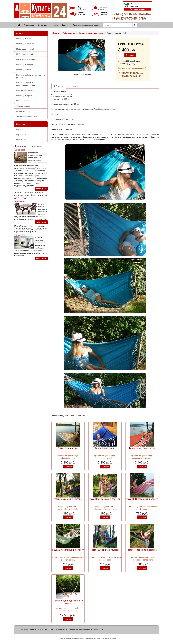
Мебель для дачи (23, 69)
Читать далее (41, 189)
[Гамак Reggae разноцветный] (142, 536)
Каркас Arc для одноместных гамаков (68, 602)
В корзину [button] (130, 55)
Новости (19, 129)
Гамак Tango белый (68, 447)
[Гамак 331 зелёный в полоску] (68, 536)
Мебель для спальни (25, 43)
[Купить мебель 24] (40, 11)
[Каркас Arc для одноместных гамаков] (68, 587)
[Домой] (19, 25)
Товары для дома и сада (26, 116)
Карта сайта (21, 134)
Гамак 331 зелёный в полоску (68, 549)
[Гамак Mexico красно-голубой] (105, 485)
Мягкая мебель (22, 100)
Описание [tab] (59, 86)
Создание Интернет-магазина (66, 638)
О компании (29, 25)
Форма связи (21, 139)
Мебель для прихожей (25, 59)
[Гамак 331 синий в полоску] (105, 536)
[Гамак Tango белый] (68, 434)
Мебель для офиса (24, 95)
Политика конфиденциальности (86, 25)
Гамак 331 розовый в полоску (142, 498)
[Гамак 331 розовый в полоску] (142, 485)
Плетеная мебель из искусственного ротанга (26, 83)
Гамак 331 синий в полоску (105, 549)
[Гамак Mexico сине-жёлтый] (68, 485)
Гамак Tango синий (105, 447)
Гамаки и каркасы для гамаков (91, 33)
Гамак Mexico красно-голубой (105, 498)
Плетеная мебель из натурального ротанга (30, 76)
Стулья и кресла (23, 111)
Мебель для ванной (24, 64)
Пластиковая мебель (25, 90)
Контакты (65, 25)
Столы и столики (23, 106)
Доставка (54, 25)
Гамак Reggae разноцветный (142, 549)
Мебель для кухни (23, 38)
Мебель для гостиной (25, 49)
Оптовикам (42, 25)
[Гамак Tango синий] (105, 434)
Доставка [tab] (72, 86)
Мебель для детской (24, 54)
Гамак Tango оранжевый (142, 447)
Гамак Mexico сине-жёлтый (68, 498)
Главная (56, 33)
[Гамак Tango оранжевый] (142, 434)
